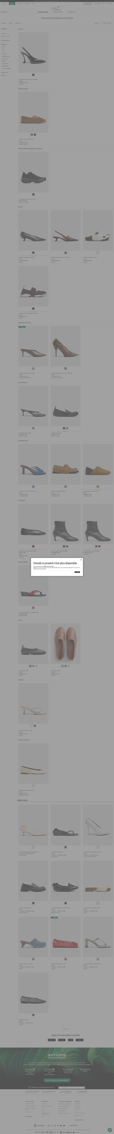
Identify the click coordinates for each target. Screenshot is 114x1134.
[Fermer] (81, 560)
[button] (77, 572)
